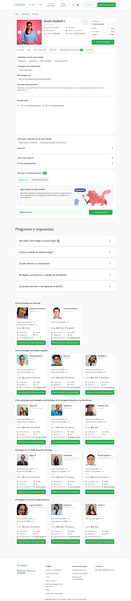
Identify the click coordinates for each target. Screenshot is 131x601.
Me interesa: (95, 21)
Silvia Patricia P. (36, 356)
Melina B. (33, 405)
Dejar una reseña (101, 212)
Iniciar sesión (90, 5)
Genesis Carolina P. (37, 308)
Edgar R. (32, 455)
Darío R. (66, 356)
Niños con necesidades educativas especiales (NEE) (35, 79)
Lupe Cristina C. (36, 505)
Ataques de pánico (46, 61)
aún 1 (18, 424)
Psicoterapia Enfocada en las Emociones (53, 142)
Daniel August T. (105, 455)
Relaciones (22, 61)
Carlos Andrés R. (70, 308)
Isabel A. (101, 505)
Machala (35, 14)
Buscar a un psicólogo (106, 5)
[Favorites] (72, 4)
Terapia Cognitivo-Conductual (28, 142)
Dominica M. (103, 405)
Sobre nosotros (51, 580)
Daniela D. (67, 455)
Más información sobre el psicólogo (31, 343)
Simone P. (67, 505)
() (23, 180)
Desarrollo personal (61, 61)
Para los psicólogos (52, 573)
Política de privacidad (79, 573)
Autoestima (33, 61)
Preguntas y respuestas (54, 593)
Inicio (17, 14)
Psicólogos (25, 14)
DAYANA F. (102, 356)
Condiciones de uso (79, 570)
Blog (47, 590)
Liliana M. (67, 405)
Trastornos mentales (25, 70)
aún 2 (18, 374)
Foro (47, 577)
